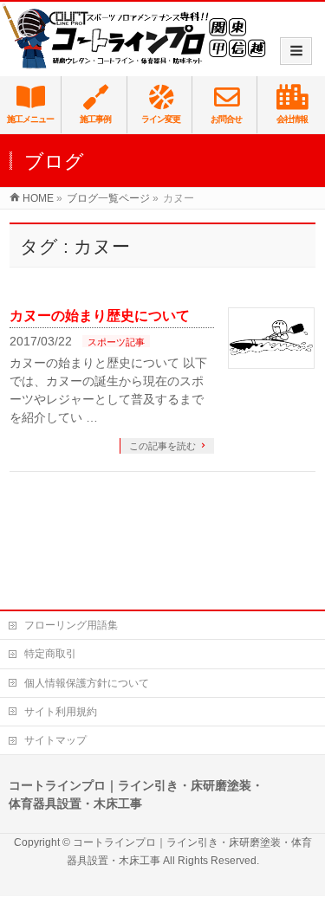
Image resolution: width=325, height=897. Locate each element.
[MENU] (296, 51)
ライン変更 (160, 119)
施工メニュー (30, 119)
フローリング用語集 (71, 625)
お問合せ (226, 119)
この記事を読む (162, 446)
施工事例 (95, 119)
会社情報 (292, 119)
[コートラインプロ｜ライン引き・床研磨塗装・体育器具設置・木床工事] (138, 36)
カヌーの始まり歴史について (100, 315)
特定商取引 (50, 654)
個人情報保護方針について (86, 683)
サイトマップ (55, 740)
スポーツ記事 (116, 342)
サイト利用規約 (60, 712)
